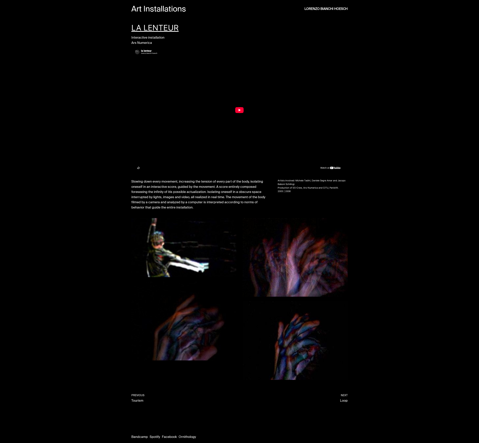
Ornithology (187, 437)
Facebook (169, 437)
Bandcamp (139, 437)
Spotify (155, 437)
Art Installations (158, 8)
